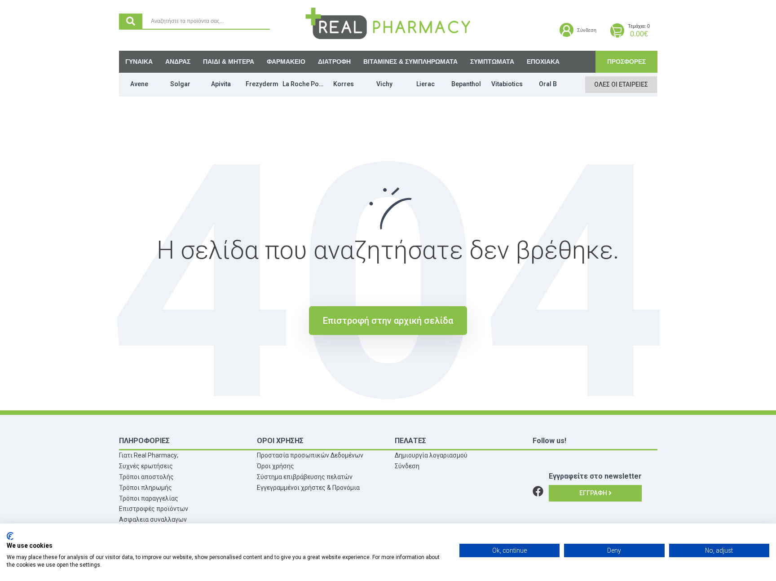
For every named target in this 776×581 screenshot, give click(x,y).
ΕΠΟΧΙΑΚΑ (543, 61)
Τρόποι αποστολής (146, 476)
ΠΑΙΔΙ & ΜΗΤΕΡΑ (228, 61)
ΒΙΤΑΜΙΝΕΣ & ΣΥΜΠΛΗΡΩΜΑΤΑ (410, 61)
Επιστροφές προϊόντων (153, 508)
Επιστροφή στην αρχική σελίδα (388, 320)
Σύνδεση (407, 466)
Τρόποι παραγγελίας (148, 498)
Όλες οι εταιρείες (621, 84)
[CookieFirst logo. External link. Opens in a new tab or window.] (10, 536)
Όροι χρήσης (275, 466)
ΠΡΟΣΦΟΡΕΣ (626, 61)
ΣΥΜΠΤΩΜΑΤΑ (492, 61)
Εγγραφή (593, 493)
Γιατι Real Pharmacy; (148, 455)
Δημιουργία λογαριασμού (431, 455)
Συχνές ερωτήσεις (146, 466)
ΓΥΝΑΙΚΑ (139, 61)
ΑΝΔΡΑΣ (177, 61)
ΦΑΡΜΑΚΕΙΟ (286, 61)
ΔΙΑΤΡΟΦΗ (334, 61)
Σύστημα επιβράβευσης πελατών (305, 476)
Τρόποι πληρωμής (145, 487)
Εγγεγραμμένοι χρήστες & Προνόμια (308, 487)
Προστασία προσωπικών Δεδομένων (310, 455)
